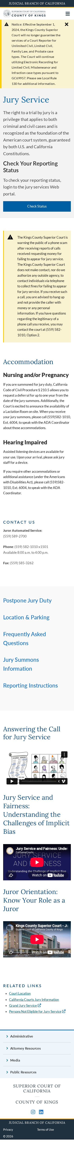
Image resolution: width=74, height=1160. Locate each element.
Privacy (8, 1129)
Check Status (37, 206)
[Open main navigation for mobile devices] (67, 13)
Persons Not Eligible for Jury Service (35, 1011)
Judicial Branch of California (37, 3)
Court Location (20, 993)
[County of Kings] (24, 16)
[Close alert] (66, 24)
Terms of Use (45, 1129)
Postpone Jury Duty (27, 600)
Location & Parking (26, 617)
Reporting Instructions (30, 685)
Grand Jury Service (23, 1005)
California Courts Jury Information (34, 999)
